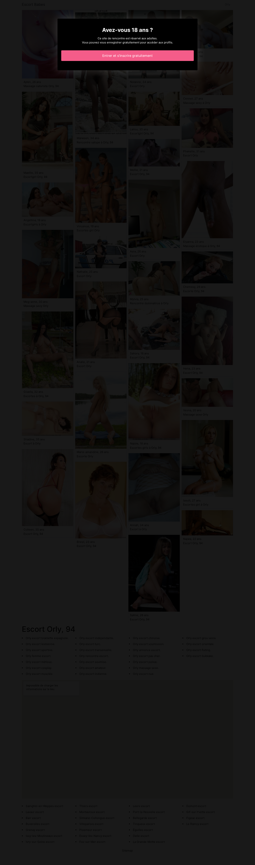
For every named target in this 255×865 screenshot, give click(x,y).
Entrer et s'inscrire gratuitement (127, 56)
